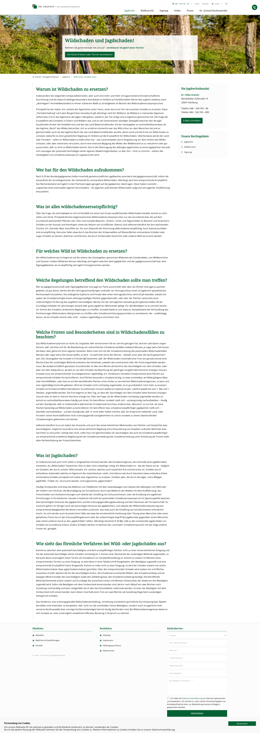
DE (226, 4)
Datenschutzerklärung (192, 698)
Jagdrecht (129, 10)
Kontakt (205, 4)
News (197, 4)
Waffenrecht (147, 10)
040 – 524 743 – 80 (182, 4)
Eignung (164, 10)
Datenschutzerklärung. (163, 729)
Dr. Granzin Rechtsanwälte (213, 10)
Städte (177, 10)
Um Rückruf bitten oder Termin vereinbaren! (90, 54)
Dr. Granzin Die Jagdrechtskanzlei (56, 6)
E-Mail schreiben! (192, 120)
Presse (190, 10)
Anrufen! (254, 7)
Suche (216, 4)
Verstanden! (242, 723)
